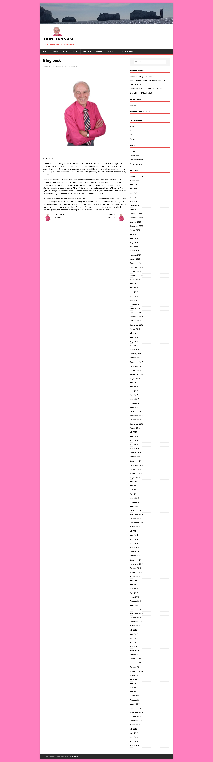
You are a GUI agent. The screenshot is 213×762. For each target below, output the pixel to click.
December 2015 (136, 461)
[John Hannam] (106, 22)
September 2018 (136, 325)
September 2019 (136, 275)
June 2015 (134, 486)
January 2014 (135, 555)
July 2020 (133, 234)
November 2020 (136, 218)
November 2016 (136, 415)
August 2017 (135, 378)
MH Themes (76, 756)
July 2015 (133, 481)
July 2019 (133, 283)
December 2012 (136, 609)
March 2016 (134, 448)
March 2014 (134, 547)
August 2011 (135, 675)
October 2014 (135, 518)
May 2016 (134, 440)
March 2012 (134, 646)
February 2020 (135, 255)
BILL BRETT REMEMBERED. (141, 93)
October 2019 (135, 271)
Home (45, 51)
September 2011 (136, 671)
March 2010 (134, 745)
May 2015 (134, 490)
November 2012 (136, 613)
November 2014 (136, 514)
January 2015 (135, 506)
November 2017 (136, 366)
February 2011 (135, 700)
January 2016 (135, 457)
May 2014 (134, 539)
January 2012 (135, 654)
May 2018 (134, 341)
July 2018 (133, 333)
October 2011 (135, 667)
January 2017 (135, 407)
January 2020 (135, 259)
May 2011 (134, 687)
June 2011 (134, 683)
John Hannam (62, 66)
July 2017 (133, 382)
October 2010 (135, 716)
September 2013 (136, 572)
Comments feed (136, 160)
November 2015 (136, 465)
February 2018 (135, 354)
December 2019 (136, 263)
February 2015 (135, 502)
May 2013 (134, 588)
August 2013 (135, 576)
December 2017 (136, 362)
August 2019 (135, 279)
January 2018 (135, 358)
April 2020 (134, 246)
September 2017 (136, 374)
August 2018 (135, 329)
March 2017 (134, 399)
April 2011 (134, 692)
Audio (75, 51)
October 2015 (135, 469)
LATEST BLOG (135, 85)
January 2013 (135, 605)
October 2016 (135, 419)
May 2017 (134, 391)
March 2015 (134, 498)
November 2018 (136, 317)
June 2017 (134, 387)
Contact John (126, 51)
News (55, 51)
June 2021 (134, 189)
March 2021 (134, 201)
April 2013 (134, 593)
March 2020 (134, 250)
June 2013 (134, 584)
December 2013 (136, 560)
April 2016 (134, 444)
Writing (87, 51)
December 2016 (136, 411)
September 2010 (136, 720)
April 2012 (134, 642)
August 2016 (135, 428)
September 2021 (136, 176)
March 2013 (134, 597)
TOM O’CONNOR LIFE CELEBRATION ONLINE (148, 89)
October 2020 (135, 222)
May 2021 (134, 193)
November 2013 (136, 564)
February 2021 (135, 205)
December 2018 (136, 312)
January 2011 (135, 704)
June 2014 (134, 535)
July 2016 (133, 432)
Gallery (99, 51)
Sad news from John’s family (141, 76)
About (111, 51)
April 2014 (134, 543)
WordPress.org (136, 164)
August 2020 (135, 230)
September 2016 (136, 424)
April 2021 (134, 197)
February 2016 (135, 452)
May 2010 (134, 737)
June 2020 (134, 238)
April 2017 (134, 395)
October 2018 (135, 321)
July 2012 (133, 630)
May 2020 (134, 242)
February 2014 (135, 551)
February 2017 (135, 403)
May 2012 (134, 638)
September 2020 (136, 226)
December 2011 (136, 659)
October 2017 (135, 370)
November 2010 (136, 712)
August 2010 (135, 724)
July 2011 (133, 679)
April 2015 (134, 494)
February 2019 (135, 304)
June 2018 (134, 337)
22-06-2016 (50, 66)
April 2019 (134, 296)
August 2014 (135, 527)
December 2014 (136, 510)
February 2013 (135, 601)
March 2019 (134, 300)
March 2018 (134, 349)
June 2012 (134, 634)
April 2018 (134, 345)
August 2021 (135, 180)
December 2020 (136, 213)
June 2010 (134, 733)
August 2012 (135, 626)
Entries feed (134, 155)
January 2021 (135, 209)
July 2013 (133, 580)
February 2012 (135, 650)
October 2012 (135, 617)
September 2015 (136, 473)
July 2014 (133, 531)
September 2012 (136, 621)
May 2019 (134, 292)
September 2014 (136, 523)
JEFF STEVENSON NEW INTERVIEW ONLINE (147, 80)
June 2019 (134, 288)
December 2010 (136, 708)
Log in (132, 151)
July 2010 (133, 729)
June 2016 (134, 436)
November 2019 (136, 267)
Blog (65, 51)
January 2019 (135, 308)
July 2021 (133, 185)
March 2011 (134, 696)
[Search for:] (150, 62)
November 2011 (136, 663)
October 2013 (135, 568)
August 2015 (135, 477)
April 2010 (134, 741)
